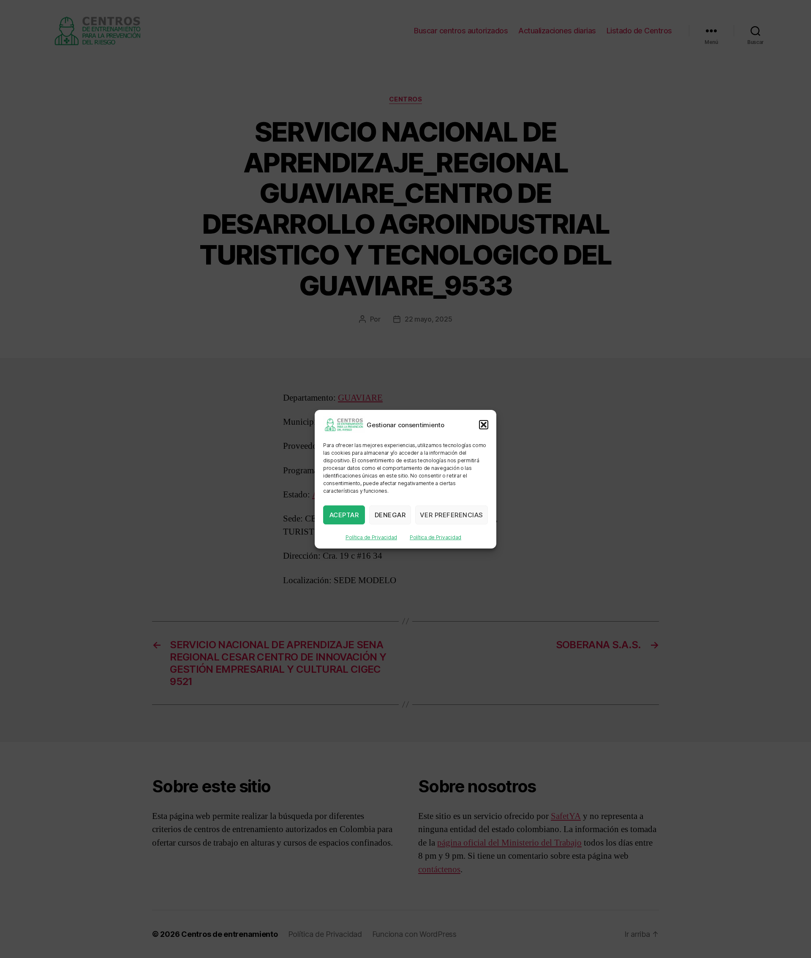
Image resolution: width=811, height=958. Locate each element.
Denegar (390, 514)
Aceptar (344, 514)
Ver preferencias (451, 514)
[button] (483, 424)
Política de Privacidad (371, 537)
